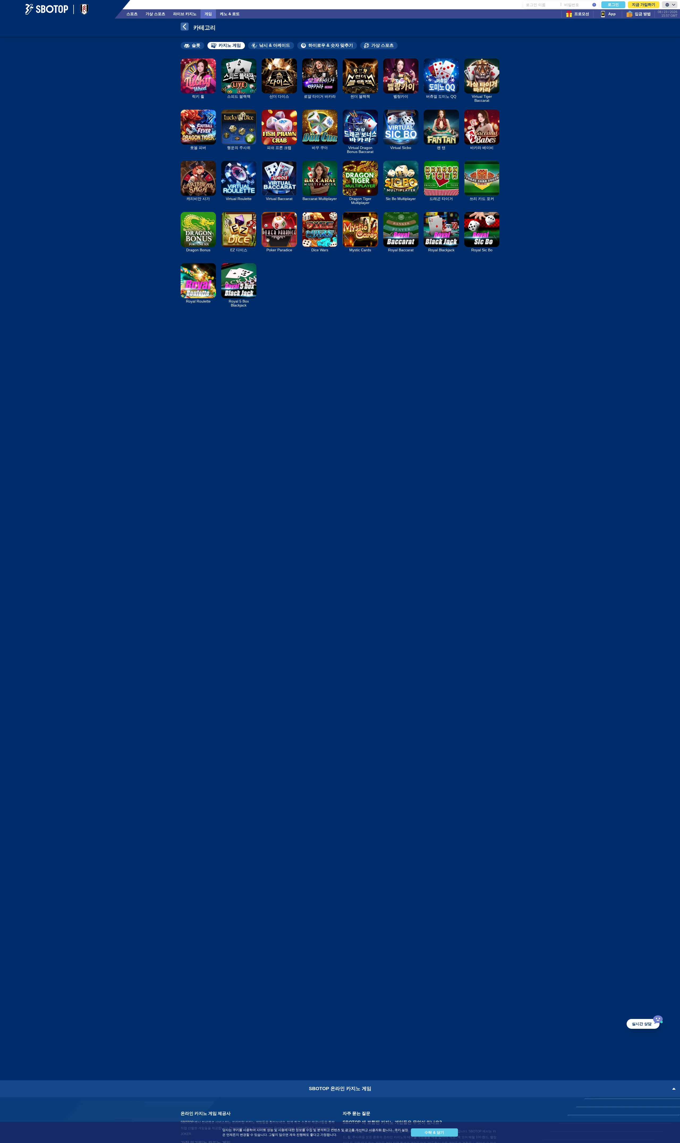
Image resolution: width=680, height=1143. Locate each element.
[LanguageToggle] (669, 4)
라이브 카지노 (185, 14)
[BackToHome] (185, 27)
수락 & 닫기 (434, 1132)
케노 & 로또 (230, 14)
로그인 (613, 4)
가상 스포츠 (155, 14)
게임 (208, 14)
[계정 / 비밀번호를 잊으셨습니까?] (594, 4)
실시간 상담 (642, 1024)
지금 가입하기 (643, 4)
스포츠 (132, 14)
